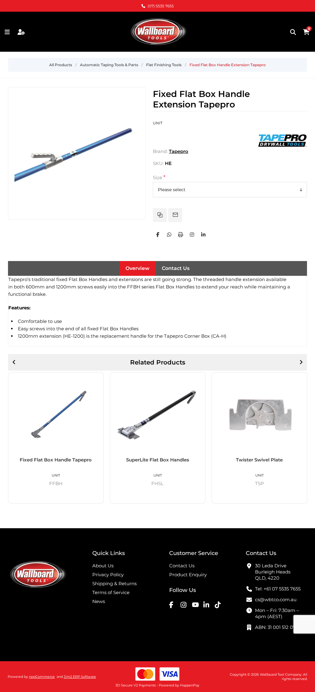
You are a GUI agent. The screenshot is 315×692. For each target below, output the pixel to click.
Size (158, 177)
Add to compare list (160, 215)
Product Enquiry (188, 574)
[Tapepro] (282, 151)
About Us (103, 566)
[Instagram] (192, 234)
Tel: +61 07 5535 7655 (278, 589)
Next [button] (301, 362)
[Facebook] (158, 234)
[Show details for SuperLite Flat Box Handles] (56, 415)
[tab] (137, 268)
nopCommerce (42, 676)
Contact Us (175, 268)
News (98, 601)
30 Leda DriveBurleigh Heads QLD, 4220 (272, 572)
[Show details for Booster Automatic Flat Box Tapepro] (259, 415)
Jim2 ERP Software (80, 676)
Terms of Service (111, 592)
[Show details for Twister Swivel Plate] (157, 415)
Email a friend (175, 215)
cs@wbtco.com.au (276, 599)
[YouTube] (197, 605)
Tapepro (178, 151)
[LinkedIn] (203, 234)
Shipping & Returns (114, 583)
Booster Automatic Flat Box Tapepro (259, 463)
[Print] (180, 234)
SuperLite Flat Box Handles (55, 460)
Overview (138, 268)
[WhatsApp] (169, 234)
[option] (56, 438)
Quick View (96, 379)
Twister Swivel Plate (157, 460)
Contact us (181, 566)
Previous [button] (14, 362)
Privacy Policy (108, 574)
